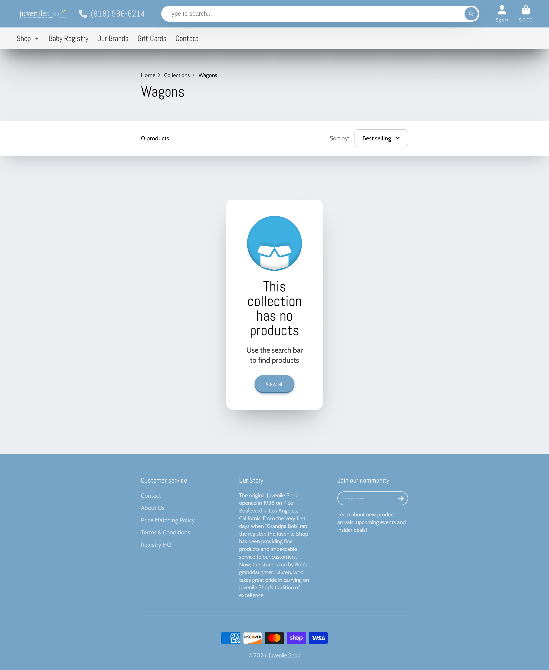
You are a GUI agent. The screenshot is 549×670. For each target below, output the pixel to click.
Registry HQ (156, 544)
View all (275, 384)
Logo (42, 13)
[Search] (471, 13)
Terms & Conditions (165, 532)
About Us (152, 507)
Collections (177, 75)
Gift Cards (152, 38)
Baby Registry (68, 38)
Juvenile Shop (284, 655)
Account (502, 13)
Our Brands (113, 38)
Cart (525, 13)
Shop (24, 38)
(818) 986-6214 (117, 13)
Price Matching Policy (168, 520)
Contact (187, 38)
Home (148, 75)
